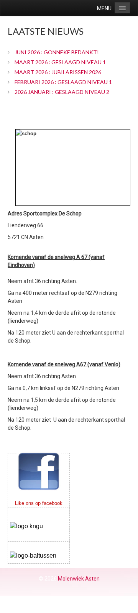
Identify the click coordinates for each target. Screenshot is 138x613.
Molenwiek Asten (79, 579)
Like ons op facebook (38, 503)
